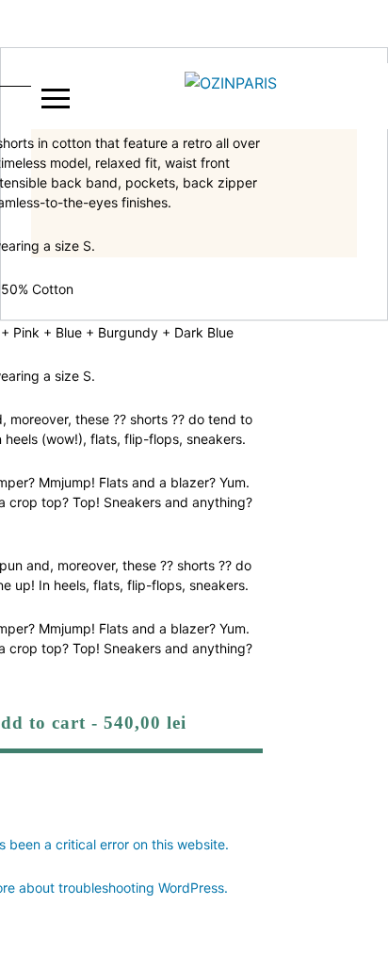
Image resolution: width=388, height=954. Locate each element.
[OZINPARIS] (231, 96)
